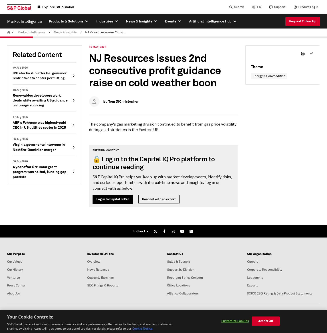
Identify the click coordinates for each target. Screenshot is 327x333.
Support (279, 7)
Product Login (308, 7)
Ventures (13, 278)
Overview (93, 262)
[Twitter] (155, 231)
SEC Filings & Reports (102, 285)
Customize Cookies (235, 321)
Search (239, 7)
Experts (252, 285)
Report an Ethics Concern (185, 278)
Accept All (265, 321)
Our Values (14, 262)
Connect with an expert (159, 199)
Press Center (16, 285)
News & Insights (65, 32)
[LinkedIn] (191, 231)
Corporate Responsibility (264, 270)
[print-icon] (302, 53)
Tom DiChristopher (123, 101)
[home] (8, 32)
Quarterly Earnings (100, 278)
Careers (252, 262)
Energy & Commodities (269, 76)
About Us (13, 293)
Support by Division (180, 270)
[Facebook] (164, 231)
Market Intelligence (31, 32)
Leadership (255, 278)
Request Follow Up (302, 21)
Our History (15, 270)
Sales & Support (178, 262)
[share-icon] (311, 53)
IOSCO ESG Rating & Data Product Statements (279, 293)
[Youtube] (182, 231)
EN (259, 7)
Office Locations (178, 285)
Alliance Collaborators (183, 293)
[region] (163, 321)
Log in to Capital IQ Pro (112, 199)
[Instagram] (173, 231)
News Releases (98, 270)
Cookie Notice (142, 328)
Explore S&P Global (58, 7)
